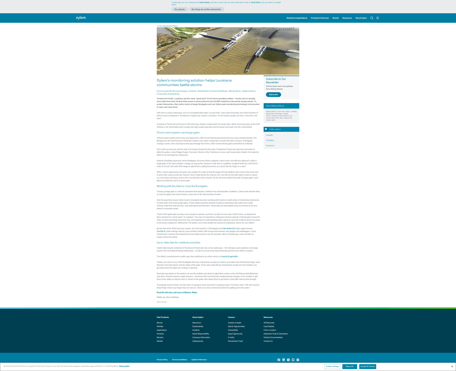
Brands (335, 18)
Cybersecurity (197, 341)
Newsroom (196, 323)
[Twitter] (288, 359)
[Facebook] (278, 359)
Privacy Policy (162, 360)
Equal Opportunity (235, 334)
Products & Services (320, 18)
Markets (160, 326)
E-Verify (231, 337)
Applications (162, 330)
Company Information (201, 337)
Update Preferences (199, 360)
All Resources (269, 323)
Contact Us (268, 341)
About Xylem (361, 18)
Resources (347, 18)
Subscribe (273, 94)
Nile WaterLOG (229, 228)
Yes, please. (179, 9)
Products (160, 334)
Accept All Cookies (368, 366)
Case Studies (269, 326)
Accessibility (233, 330)
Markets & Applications (297, 18)
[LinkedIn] (283, 359)
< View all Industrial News (167, 26)
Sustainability (197, 326)
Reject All (349, 366)
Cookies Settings (332, 366)
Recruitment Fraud (235, 341)
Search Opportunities (236, 326)
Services (160, 337)
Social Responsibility (200, 334)
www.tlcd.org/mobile (229, 256)
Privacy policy (124, 366)
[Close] (452, 366)
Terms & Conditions (179, 360)
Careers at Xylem (234, 323)
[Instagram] (297, 359)
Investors (196, 330)
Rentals (160, 341)
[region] (228, 367)
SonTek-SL (161, 231)
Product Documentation (273, 337)
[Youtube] (293, 359)
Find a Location (270, 330)
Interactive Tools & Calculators (276, 334)
